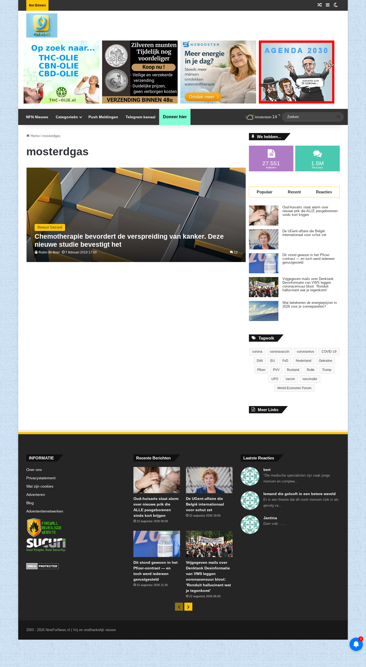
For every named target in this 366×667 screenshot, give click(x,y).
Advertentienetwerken (44, 511)
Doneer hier (175, 117)
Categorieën (67, 117)
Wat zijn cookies (39, 486)
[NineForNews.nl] (37, 24)
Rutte (311, 370)
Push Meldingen (103, 117)
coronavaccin (279, 351)
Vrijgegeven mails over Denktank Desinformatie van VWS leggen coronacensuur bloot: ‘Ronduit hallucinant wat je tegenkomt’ (308, 284)
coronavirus (305, 351)
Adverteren (35, 495)
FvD (285, 361)
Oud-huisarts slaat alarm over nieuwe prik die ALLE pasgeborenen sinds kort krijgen (310, 211)
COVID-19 (329, 351)
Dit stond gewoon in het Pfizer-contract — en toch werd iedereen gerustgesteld (308, 258)
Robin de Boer (49, 252)
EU (272, 361)
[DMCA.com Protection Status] (75, 567)
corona (257, 351)
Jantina (270, 518)
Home (34, 136)
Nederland (303, 361)
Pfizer (261, 370)
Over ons (34, 470)
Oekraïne (325, 361)
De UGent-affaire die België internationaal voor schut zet (304, 233)
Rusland (293, 370)
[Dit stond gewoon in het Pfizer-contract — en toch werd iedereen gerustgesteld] (263, 263)
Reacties (324, 192)
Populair (264, 192)
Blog (30, 503)
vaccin (290, 379)
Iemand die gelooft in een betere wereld (299, 494)
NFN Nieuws (37, 117)
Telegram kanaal (140, 117)
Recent (294, 192)
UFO (274, 379)
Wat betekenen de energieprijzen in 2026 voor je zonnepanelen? (309, 304)
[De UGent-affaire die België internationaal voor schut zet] (263, 239)
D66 (260, 361)
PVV (276, 370)
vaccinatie (309, 379)
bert (267, 469)
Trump (326, 370)
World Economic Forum (294, 388)
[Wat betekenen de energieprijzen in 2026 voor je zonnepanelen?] (263, 311)
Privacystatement (40, 478)
